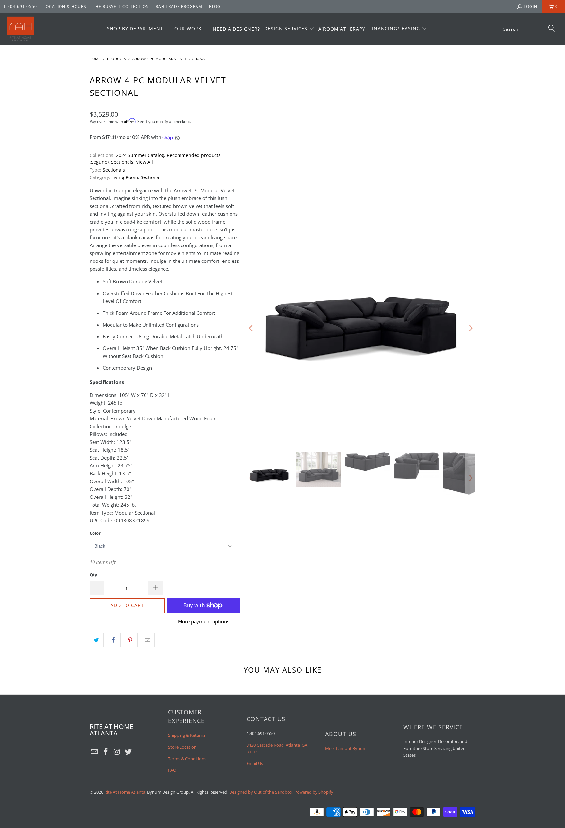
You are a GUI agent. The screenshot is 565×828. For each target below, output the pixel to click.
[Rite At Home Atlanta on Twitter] (128, 752)
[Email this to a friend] (148, 640)
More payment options (203, 621)
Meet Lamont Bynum (346, 748)
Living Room (124, 177)
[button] (138, 29)
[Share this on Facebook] (114, 640)
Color (95, 533)
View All (144, 162)
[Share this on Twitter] (97, 640)
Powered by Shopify (313, 792)
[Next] (470, 328)
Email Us (255, 763)
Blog (215, 6)
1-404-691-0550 (20, 6)
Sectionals (122, 162)
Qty (93, 575)
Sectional (151, 177)
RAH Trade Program (179, 6)
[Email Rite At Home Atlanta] (94, 752)
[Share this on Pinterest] (131, 640)
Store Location (182, 747)
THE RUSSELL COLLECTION (121, 6)
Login (530, 6)
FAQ (172, 770)
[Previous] (251, 328)
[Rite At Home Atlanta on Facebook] (106, 752)
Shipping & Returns (186, 735)
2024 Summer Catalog (140, 155)
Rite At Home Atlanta (124, 792)
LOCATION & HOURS (64, 6)
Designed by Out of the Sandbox (260, 792)
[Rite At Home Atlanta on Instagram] (117, 752)
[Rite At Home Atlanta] (20, 29)
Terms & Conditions (187, 759)
